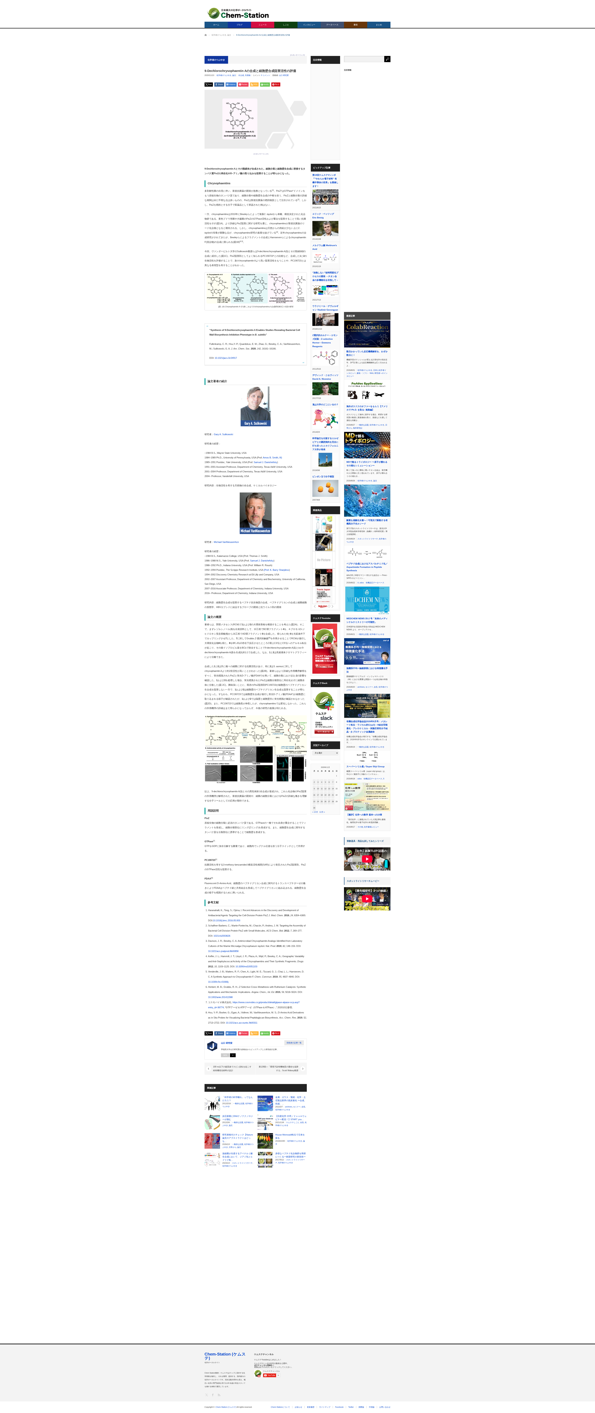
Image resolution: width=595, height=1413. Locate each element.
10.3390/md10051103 (246, 966)
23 (314, 801)
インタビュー (309, 25)
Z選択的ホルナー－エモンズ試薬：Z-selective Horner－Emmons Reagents (325, 341)
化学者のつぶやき (223, 75)
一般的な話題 (238, 1103)
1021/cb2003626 (222, 935)
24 (318, 801)
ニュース (263, 25)
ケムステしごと (292, 1122)
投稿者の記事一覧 (294, 1043)
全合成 (241, 75)
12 (325, 789)
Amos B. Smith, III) (272, 457)
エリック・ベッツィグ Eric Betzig (323, 216)
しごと (286, 25)
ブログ (239, 25)
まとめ (379, 25)
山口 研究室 (284, 75)
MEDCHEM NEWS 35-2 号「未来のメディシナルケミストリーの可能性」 (367, 620)
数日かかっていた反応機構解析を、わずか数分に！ (367, 353)
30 (314, 808)
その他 (360, 827)
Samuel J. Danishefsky (265, 462)
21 (333, 795)
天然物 (247, 75)
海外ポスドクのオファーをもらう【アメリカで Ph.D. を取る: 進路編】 (367, 408)
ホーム (216, 25)
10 (318, 789)
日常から (232, 1147)
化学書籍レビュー (371, 827)
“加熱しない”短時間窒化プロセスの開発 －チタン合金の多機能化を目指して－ (325, 276)
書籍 (356, 25)
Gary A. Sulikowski (223, 434)
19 (325, 795)
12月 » (322, 812)
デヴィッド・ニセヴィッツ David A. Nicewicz (325, 377)
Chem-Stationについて (280, 1407)
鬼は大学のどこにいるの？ (325, 404)
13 (329, 789)
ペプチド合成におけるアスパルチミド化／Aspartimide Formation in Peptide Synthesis (367, 567)
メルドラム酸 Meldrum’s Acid (324, 247)
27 (329, 801)
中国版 (372, 1407)
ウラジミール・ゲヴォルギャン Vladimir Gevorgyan (325, 308)
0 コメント (265, 75)
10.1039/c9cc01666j (218, 981)
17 (318, 795)
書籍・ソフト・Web (365, 373)
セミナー (297, 1107)
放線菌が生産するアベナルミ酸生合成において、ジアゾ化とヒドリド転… (237, 1156)
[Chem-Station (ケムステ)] (238, 13)
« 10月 (315, 812)
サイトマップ (324, 1407)
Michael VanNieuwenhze (226, 542)
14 (333, 789)
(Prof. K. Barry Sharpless (276, 570)
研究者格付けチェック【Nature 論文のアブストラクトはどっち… (237, 1137)
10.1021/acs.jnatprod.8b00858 (223, 951)
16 (314, 795)
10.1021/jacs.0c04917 (226, 358)
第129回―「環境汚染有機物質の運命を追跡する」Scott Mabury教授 (278, 1069)
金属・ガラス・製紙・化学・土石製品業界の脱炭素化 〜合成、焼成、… (290, 1100)
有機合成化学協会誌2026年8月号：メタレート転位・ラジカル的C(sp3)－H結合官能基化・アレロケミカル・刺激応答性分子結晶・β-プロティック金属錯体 (367, 726)
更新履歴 (310, 1407)
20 (329, 795)
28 (333, 801)
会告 (303, 1107)
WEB (225, 1055)
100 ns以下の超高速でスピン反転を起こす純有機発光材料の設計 (232, 1069)
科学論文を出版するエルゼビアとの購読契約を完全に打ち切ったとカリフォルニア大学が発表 (325, 444)
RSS (219, 1395)
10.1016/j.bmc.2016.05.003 (226, 920)
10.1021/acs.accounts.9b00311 (241, 1022)
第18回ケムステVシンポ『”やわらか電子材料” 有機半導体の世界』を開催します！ (325, 180)
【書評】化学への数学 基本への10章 (364, 814)
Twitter (351, 1407)
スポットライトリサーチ (242, 1163)
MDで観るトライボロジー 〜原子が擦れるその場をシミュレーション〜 (366, 464)
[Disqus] (256, 1209)
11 (322, 789)
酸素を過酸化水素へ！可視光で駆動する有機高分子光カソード (367, 522)
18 (322, 795)
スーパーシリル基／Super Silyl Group (365, 766)
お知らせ (298, 1407)
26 (325, 801)
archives (288, 1107)
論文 (234, 75)
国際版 (361, 1407)
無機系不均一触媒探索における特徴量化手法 (367, 670)
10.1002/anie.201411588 (220, 997)
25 (322, 801)
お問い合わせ (384, 1407)
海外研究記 (357, 428)
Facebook (339, 1407)
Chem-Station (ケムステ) (225, 1356)
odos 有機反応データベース (372, 583)
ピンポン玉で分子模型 (323, 476)
